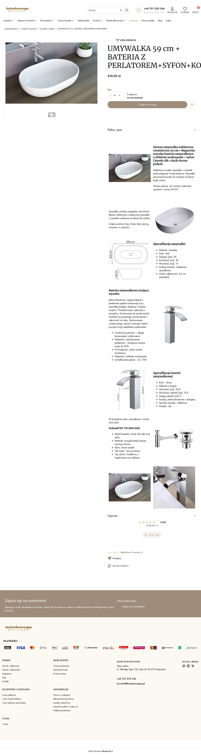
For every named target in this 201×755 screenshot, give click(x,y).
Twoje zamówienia (61, 665)
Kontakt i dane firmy (61, 702)
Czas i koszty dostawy (11, 698)
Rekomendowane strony (63, 698)
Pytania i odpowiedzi (11, 669)
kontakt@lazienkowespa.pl (131, 683)
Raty (4, 677)
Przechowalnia (59, 673)
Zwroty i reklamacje (10, 665)
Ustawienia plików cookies (64, 706)
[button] (126, 10)
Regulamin (6, 673)
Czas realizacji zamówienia (14, 702)
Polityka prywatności (61, 710)
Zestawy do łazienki (28, 28)
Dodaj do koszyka (147, 104)
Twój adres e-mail (127, 601)
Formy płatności (9, 695)
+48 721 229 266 (154, 8)
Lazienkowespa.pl (11, 28)
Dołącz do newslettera (133, 606)
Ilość (110, 89)
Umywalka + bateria (47, 28)
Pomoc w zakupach (61, 695)
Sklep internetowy (99, 751)
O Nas (5, 724)
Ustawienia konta (60, 669)
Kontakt (5, 681)
